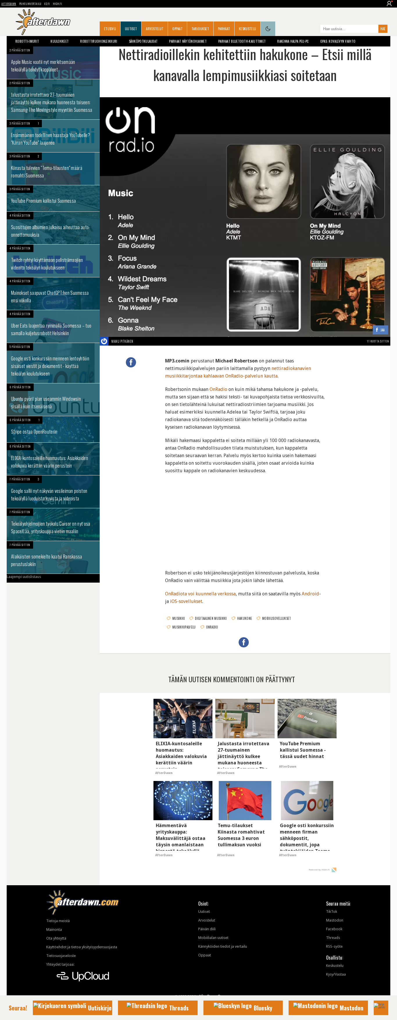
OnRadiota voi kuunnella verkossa (200, 594)
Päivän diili (207, 929)
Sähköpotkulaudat (143, 41)
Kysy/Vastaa (336, 974)
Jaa (382, 330)
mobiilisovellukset (276, 618)
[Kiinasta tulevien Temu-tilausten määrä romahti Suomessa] (53, 168)
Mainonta (54, 929)
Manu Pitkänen (122, 341)
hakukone (244, 618)
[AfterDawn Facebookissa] (314, 29)
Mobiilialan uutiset (213, 937)
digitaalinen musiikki (211, 618)
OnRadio (218, 389)
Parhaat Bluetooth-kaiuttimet (242, 41)
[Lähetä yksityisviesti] (140, 341)
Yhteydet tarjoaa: (60, 964)
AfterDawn (8, 3)
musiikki (178, 618)
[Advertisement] (245, 518)
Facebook (334, 929)
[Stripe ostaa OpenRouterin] (53, 429)
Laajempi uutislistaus (24, 576)
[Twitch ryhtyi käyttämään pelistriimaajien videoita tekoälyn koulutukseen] (53, 261)
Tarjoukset (200, 28)
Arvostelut (154, 28)
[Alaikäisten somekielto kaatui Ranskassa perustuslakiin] (53, 557)
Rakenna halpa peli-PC (292, 41)
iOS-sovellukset (186, 601)
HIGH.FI (57, 3)
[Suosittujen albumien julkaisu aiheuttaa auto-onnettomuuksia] (53, 228)
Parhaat (224, 28)
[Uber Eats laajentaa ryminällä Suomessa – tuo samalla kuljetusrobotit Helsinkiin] (53, 326)
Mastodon (334, 920)
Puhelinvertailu (30, 3)
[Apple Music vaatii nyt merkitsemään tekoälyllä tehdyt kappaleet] (53, 62)
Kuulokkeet (60, 41)
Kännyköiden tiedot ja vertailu (222, 946)
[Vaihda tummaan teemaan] (268, 28)
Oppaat (177, 28)
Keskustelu (247, 28)
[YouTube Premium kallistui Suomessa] (53, 198)
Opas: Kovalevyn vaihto (338, 41)
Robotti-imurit (27, 41)
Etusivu (110, 28)
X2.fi (47, 3)
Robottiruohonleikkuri (98, 41)
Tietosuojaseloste (61, 955)
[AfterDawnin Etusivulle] (43, 22)
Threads (333, 937)
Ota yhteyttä (56, 938)
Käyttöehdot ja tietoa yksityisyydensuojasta (81, 947)
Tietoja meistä (58, 921)
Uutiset (131, 28)
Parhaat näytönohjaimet (188, 41)
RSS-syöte (334, 946)
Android (310, 594)
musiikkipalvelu (184, 627)
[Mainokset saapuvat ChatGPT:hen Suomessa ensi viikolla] (53, 293)
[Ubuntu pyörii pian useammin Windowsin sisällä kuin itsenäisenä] (53, 399)
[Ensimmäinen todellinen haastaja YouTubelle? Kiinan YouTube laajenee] (53, 136)
